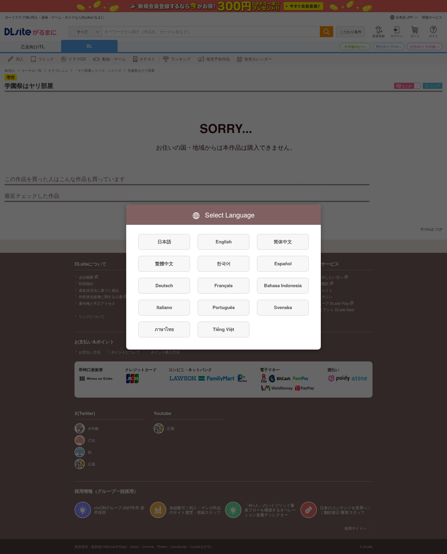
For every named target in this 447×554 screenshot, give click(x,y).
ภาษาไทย (164, 329)
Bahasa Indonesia (283, 285)
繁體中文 (164, 263)
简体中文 (283, 242)
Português (224, 307)
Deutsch (164, 285)
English (224, 242)
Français (223, 285)
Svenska (283, 307)
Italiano (164, 307)
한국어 (223, 263)
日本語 (164, 242)
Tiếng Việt (223, 329)
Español (283, 263)
